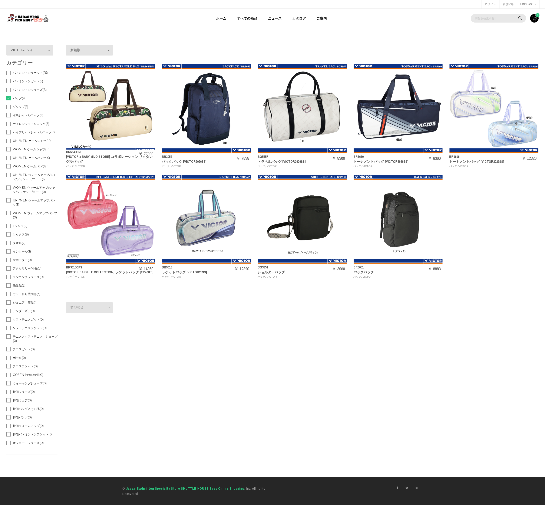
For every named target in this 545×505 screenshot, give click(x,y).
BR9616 (454, 156)
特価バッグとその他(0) (28, 409)
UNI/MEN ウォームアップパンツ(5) (34, 202)
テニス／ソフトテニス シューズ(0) (35, 339)
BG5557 (263, 156)
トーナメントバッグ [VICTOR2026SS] (380, 161)
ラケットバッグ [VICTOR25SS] (184, 272)
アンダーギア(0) (24, 311)
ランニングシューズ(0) (28, 277)
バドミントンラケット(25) (30, 73)
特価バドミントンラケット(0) (33, 434)
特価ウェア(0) (22, 400)
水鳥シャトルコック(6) (28, 115)
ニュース (275, 18)
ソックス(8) (21, 234)
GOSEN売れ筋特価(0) (28, 375)
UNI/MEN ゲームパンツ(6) (31, 158)
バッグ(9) (19, 98)
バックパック (363, 272)
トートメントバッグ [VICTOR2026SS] (476, 161)
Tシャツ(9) (20, 226)
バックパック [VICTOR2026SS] (184, 161)
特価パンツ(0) (22, 417)
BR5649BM (73, 152)
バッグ (70, 166)
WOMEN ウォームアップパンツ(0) (35, 215)
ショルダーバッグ (271, 272)
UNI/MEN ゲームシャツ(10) (32, 141)
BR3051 (358, 267)
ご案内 (322, 18)
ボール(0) (19, 358)
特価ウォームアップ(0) (28, 426)
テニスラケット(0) (25, 366)
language (526, 4)
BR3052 (167, 156)
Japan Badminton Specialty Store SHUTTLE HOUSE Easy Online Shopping (185, 488)
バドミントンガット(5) (28, 81)
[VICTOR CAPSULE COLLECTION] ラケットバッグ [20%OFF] (109, 272)
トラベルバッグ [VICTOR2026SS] (282, 161)
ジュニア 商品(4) (25, 302)
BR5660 (358, 156)
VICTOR (80, 166)
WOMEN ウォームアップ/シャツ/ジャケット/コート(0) (34, 190)
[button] (89, 50)
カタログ (299, 18)
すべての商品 (247, 18)
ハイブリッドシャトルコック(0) (34, 132)
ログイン (490, 4)
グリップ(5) (20, 107)
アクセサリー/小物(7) (27, 268)
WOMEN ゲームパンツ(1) (30, 166)
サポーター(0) (22, 260)
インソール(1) (22, 251)
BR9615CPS (74, 267)
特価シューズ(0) (24, 392)
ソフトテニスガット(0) (28, 319)
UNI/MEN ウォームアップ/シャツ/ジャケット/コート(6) (34, 177)
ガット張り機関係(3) (26, 294)
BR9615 (167, 267)
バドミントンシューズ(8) (30, 90)
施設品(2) (19, 285)
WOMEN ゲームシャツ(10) (31, 149)
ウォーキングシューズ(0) (30, 383)
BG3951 (263, 267)
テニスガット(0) (24, 349)
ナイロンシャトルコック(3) (31, 124)
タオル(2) (19, 243)
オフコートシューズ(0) (28, 443)
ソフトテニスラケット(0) (30, 328)
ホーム (221, 18)
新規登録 (508, 4)
